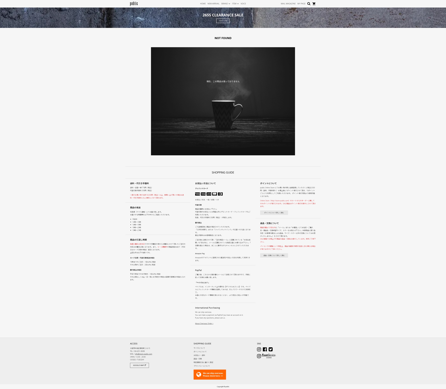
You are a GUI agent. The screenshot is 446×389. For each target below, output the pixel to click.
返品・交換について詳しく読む (274, 255)
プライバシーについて (202, 366)
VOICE (243, 3)
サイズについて (199, 348)
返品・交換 (198, 359)
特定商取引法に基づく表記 (203, 362)
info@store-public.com (143, 354)
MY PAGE (301, 3)
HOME (203, 3)
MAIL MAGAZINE (288, 3)
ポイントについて (200, 352)
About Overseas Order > (204, 323)
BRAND (224, 3)
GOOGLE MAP (138, 365)
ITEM (234, 3)
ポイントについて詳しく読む (274, 213)
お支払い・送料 (199, 355)
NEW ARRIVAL (214, 3)
